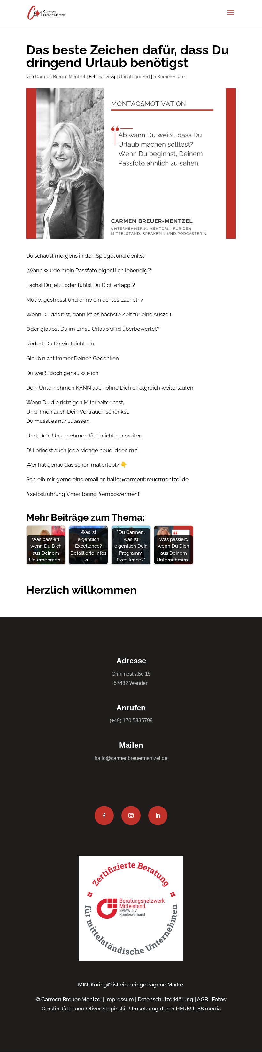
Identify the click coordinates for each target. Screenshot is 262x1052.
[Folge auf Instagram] (131, 815)
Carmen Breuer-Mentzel (60, 76)
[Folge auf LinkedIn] (157, 815)
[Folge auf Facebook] (104, 815)
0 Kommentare (169, 76)
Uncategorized (134, 76)
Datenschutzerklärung (165, 999)
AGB (202, 999)
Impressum (119, 999)
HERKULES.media (198, 1008)
